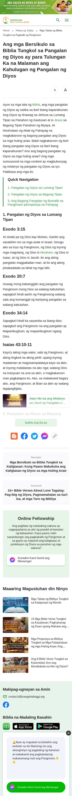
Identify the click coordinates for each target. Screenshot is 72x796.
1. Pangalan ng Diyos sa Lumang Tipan (35, 188)
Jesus (58, 120)
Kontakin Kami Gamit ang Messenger (38, 787)
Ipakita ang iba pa (36, 422)
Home (6, 30)
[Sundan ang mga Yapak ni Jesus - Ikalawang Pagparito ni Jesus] (19, 20)
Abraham (46, 252)
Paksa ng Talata (24, 30)
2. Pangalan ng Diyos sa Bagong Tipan (35, 194)
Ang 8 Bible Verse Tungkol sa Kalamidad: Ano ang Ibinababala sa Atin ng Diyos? (49, 662)
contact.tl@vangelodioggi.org (26, 696)
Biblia (36, 104)
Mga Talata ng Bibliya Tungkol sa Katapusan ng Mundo (50, 600)
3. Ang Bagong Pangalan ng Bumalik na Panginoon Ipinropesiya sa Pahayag (35, 202)
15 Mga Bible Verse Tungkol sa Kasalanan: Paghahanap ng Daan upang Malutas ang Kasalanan (48, 622)
